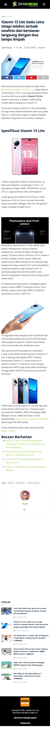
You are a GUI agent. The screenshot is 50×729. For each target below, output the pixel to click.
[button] (5, 4)
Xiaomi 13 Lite (8, 430)
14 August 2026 (21, 617)
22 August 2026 (21, 682)
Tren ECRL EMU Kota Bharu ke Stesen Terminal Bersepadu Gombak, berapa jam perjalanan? (29, 611)
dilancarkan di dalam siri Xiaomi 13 (17, 89)
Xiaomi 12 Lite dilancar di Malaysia (32, 418)
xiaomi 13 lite (33, 483)
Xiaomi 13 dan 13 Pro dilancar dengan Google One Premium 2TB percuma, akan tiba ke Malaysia (26, 444)
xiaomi (10, 483)
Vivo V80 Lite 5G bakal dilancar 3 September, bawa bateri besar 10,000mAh (27, 676)
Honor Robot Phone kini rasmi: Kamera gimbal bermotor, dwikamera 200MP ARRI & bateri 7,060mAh (30, 652)
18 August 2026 (21, 644)
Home (3, 16)
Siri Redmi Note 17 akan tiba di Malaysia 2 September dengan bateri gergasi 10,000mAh (30, 638)
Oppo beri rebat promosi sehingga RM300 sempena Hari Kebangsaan (28, 664)
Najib (25, 503)
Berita (10, 16)
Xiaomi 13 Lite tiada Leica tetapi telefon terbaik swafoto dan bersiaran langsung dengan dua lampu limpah (30, 624)
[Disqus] (25, 557)
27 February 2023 (21, 630)
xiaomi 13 (20, 483)
